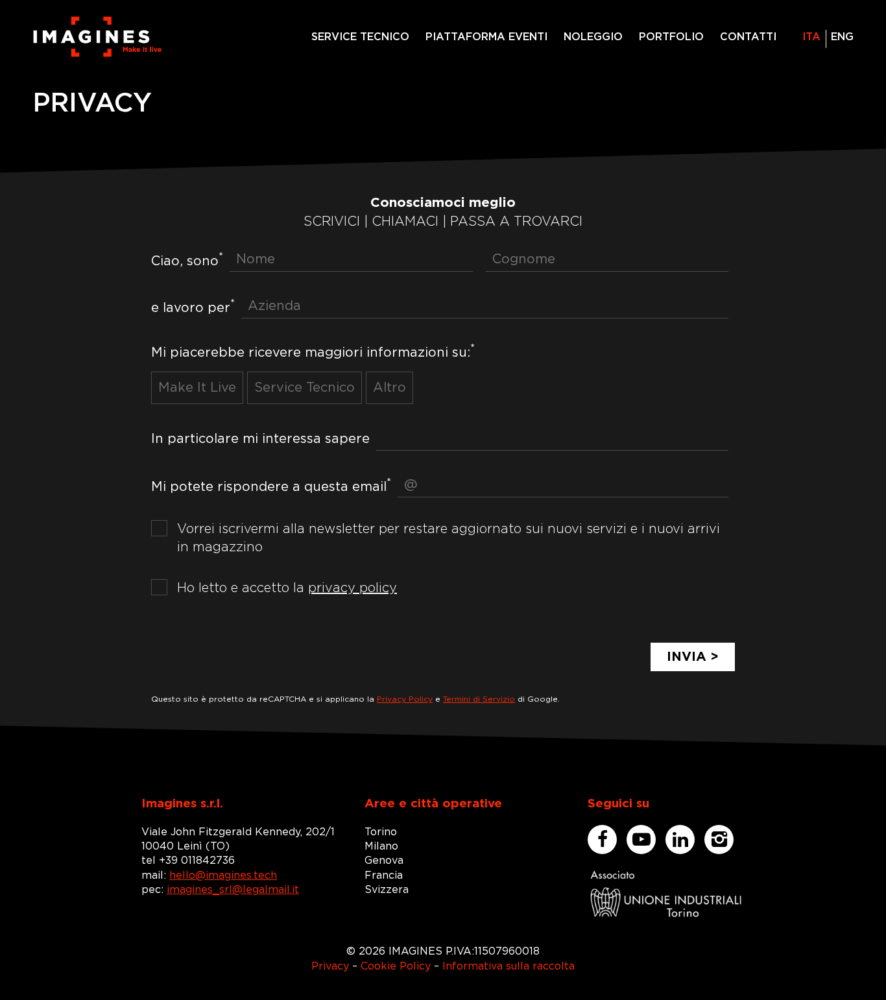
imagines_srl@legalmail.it (233, 890)
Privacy (330, 966)
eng (842, 37)
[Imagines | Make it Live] (97, 37)
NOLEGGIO (593, 37)
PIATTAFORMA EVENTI (486, 37)
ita (811, 37)
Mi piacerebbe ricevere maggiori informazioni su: (313, 351)
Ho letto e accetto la (287, 588)
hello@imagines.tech (223, 875)
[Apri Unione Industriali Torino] (666, 894)
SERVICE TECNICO (360, 37)
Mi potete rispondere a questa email (271, 485)
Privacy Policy (405, 699)
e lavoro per (193, 306)
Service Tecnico (304, 387)
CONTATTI (748, 37)
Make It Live (197, 387)
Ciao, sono (187, 260)
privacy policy (352, 588)
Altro (389, 387)
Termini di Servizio (479, 699)
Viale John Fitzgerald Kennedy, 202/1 (238, 832)
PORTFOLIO (671, 37)
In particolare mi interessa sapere (260, 439)
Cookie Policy (396, 966)
